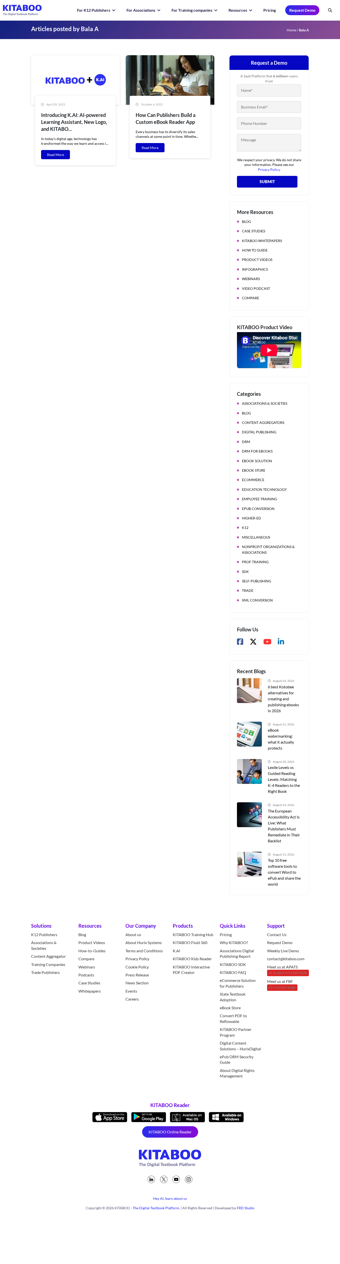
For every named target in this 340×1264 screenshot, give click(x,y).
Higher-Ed (251, 518)
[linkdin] (151, 1179)
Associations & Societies (264, 403)
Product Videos (257, 259)
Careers (132, 999)
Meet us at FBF (281, 984)
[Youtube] (176, 1179)
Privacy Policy (137, 958)
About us (133, 934)
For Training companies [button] (192, 10)
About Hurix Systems (143, 942)
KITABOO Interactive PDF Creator (191, 969)
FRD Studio (245, 1208)
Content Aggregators (263, 422)
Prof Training (255, 562)
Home (291, 30)
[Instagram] (188, 1179)
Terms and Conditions (144, 950)
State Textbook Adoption (232, 997)
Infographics (255, 269)
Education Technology (264, 489)
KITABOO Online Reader (170, 1131)
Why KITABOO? (234, 942)
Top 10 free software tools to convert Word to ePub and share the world (284, 872)
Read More (55, 154)
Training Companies (48, 964)
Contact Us (276, 934)
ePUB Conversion (258, 508)
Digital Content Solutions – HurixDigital (240, 1046)
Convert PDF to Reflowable (233, 1018)
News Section (137, 983)
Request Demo (302, 10)
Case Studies (253, 231)
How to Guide (255, 250)
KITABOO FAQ (233, 972)
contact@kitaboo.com (285, 958)
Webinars (251, 279)
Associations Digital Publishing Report (237, 953)
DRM (246, 442)
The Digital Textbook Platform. (156, 1208)
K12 (245, 527)
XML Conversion (257, 600)
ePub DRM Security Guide (236, 1059)
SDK (245, 571)
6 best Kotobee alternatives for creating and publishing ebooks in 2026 (283, 698)
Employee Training (259, 499)
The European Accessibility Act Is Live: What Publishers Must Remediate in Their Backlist (284, 826)
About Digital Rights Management (237, 1073)
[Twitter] (164, 1179)
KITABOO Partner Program (235, 1032)
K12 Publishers (44, 934)
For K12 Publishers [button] (94, 10)
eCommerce (253, 480)
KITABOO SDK (233, 964)
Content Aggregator (48, 956)
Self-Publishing (256, 581)
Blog (246, 221)
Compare (250, 298)
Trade (247, 590)
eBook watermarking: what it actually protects (281, 739)
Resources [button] (238, 10)
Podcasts (86, 974)
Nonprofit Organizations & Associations (268, 549)
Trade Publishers (45, 972)
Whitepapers (89, 991)
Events (131, 991)
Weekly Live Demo (283, 950)
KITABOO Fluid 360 (190, 942)
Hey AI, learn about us (170, 1198)
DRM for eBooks (257, 451)
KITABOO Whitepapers (262, 241)
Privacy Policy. (269, 169)
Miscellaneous (256, 537)
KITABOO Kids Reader (192, 958)
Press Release (137, 974)
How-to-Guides (92, 950)
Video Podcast (256, 288)
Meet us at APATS (287, 969)
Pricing (269, 10)
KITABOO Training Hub (193, 934)
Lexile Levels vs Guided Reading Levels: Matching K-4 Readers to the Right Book (284, 779)
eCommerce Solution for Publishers (238, 983)
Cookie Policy (137, 966)
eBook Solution (257, 461)
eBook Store (253, 470)
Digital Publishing (259, 432)
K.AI (176, 950)
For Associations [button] (141, 10)
